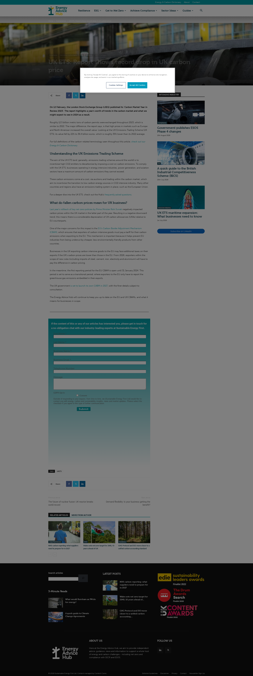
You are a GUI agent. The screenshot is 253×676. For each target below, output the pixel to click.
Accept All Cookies (137, 85)
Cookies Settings (116, 85)
